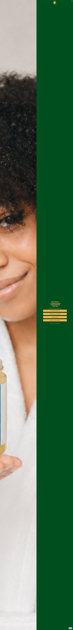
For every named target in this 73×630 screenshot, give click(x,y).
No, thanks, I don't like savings (55, 323)
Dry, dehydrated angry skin (55, 310)
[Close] (72, 1)
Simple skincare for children (55, 320)
